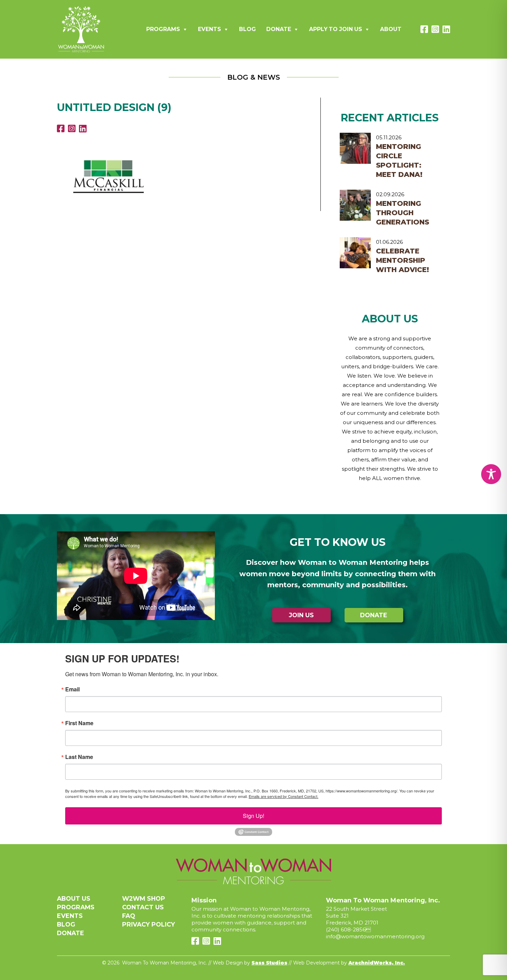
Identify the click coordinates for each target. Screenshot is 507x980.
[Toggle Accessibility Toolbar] (491, 474)
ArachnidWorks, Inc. (376, 963)
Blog (247, 29)
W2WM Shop (143, 898)
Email (72, 689)
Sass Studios (269, 963)
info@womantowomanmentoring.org (375, 936)
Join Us (301, 615)
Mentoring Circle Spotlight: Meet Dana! (399, 160)
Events (209, 29)
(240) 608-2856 (346, 929)
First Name (79, 723)
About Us (73, 898)
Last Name (79, 757)
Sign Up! (253, 816)
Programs (163, 29)
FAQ (128, 915)
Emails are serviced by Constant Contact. (283, 796)
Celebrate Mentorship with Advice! (402, 260)
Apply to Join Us (335, 29)
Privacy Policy (148, 924)
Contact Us (143, 907)
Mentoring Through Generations (402, 212)
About (390, 29)
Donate (278, 29)
